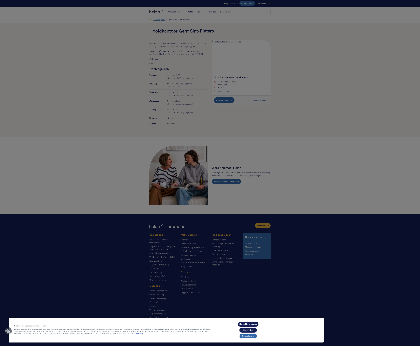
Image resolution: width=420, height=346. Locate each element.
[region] (166, 330)
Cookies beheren (248, 336)
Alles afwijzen (248, 330)
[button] (8, 330)
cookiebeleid (139, 333)
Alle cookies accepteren (248, 324)
